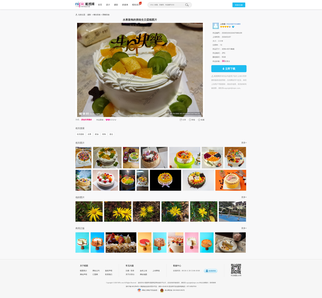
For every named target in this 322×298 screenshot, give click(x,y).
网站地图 (143, 274)
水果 (89, 134)
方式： (78, 120)
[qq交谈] (210, 271)
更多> (244, 143)
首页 (100, 5)
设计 (108, 5)
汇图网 (95, 274)
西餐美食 (106, 15)
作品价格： (217, 61)
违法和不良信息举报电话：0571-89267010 (182, 286)
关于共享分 (130, 274)
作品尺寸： (217, 49)
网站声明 (83, 274)
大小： (215, 41)
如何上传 (143, 271)
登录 (132, 271)
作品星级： (100, 120)
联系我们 (108, 274)
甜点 (111, 134)
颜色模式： (217, 57)
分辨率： (216, 45)
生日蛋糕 (80, 134)
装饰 (104, 134)
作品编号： (217, 33)
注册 (127, 271)
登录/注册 (239, 5)
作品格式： (217, 53)
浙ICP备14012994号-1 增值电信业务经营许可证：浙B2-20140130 (147, 286)
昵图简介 (83, 271)
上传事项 (156, 271)
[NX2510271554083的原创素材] (216, 26)
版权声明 (108, 271)
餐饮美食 (96, 15)
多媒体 (125, 5)
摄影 (116, 5)
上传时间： (217, 37)
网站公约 (96, 271)
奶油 (96, 134)
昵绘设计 (136, 5)
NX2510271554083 (233, 24)
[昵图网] (84, 5)
